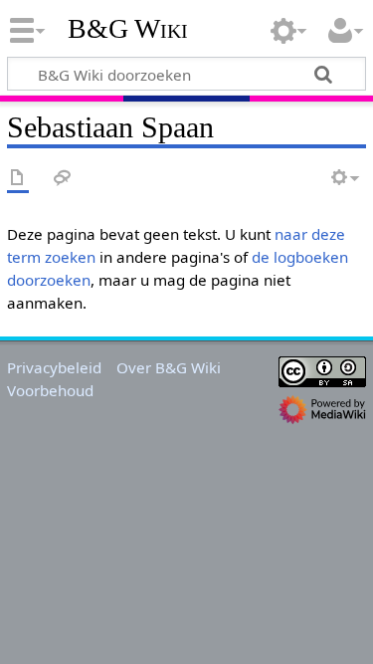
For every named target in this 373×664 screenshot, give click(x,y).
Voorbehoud (50, 390)
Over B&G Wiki (168, 367)
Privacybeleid (54, 367)
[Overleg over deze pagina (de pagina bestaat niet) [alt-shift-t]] (63, 178)
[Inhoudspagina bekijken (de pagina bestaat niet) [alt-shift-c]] (18, 178)
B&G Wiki (128, 29)
